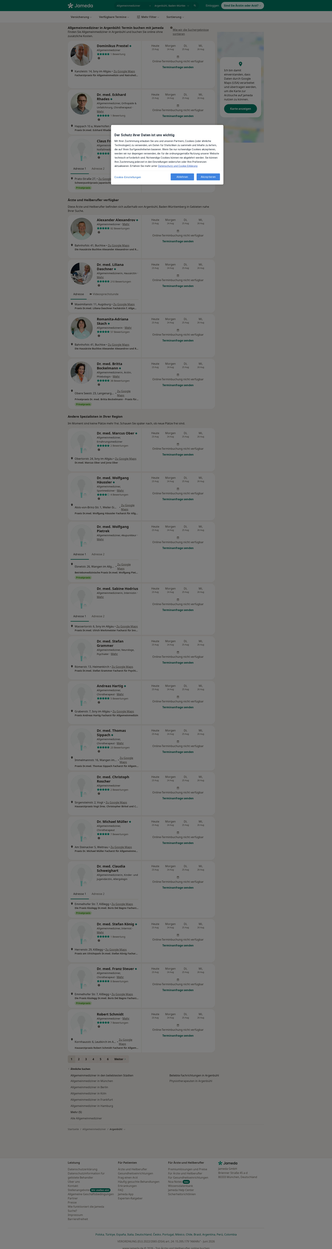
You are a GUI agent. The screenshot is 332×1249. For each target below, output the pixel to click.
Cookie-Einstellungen (127, 177)
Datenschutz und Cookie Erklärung (177, 166)
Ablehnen (182, 176)
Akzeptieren (208, 176)
